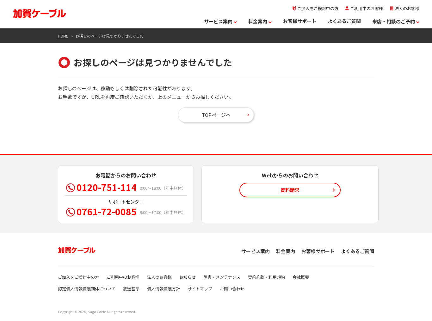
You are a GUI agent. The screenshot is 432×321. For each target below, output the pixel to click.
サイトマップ (200, 289)
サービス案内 (218, 21)
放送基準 (131, 289)
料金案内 (257, 21)
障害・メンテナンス (221, 277)
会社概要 (301, 277)
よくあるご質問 (344, 21)
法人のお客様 (407, 8)
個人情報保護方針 (163, 289)
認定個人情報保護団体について (86, 289)
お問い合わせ (232, 289)
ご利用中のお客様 (366, 8)
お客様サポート (299, 21)
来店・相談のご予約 (393, 21)
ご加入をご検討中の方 (317, 8)
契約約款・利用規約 (266, 277)
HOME (63, 36)
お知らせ (187, 277)
